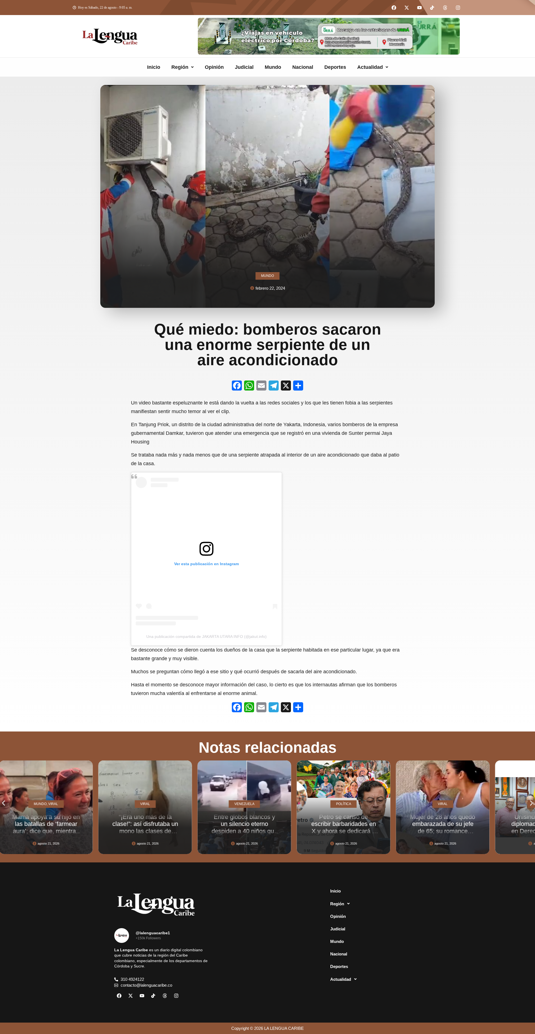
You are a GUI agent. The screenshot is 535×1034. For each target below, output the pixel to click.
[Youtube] (419, 7)
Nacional (302, 67)
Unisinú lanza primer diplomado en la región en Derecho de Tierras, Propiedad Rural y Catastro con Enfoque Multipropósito (461, 834)
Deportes (335, 67)
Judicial (244, 67)
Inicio (153, 67)
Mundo (273, 67)
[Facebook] (393, 7)
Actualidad (370, 67)
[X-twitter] (406, 7)
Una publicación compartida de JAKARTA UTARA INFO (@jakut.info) (206, 636)
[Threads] (445, 7)
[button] (182, 67)
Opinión (214, 67)
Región (179, 67)
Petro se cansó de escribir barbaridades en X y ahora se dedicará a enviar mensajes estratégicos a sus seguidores (262, 834)
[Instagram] (458, 7)
